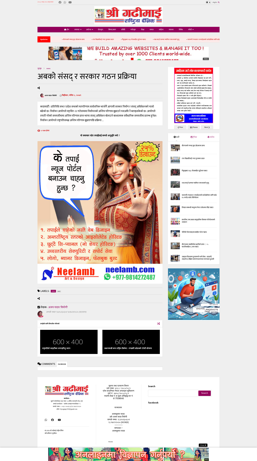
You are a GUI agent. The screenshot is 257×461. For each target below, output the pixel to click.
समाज (152, 29)
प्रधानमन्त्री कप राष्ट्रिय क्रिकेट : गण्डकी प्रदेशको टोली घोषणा (128, 348)
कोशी (190, 29)
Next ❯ (207, 127)
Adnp (206, 59)
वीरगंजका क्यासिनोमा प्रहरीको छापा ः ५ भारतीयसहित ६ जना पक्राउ (195, 245)
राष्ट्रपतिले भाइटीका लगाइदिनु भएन (56, 348)
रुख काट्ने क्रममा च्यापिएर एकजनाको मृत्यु (142, 39)
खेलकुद (100, 29)
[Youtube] (70, 2)
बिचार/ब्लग (112, 29)
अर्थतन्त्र (88, 29)
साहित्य (161, 29)
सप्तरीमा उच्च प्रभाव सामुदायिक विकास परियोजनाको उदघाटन (198, 221)
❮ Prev (180, 127)
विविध (181, 29)
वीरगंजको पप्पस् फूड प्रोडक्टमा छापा (193, 145)
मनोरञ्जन (133, 29)
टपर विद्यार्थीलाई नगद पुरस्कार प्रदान (78, 39)
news (48, 68)
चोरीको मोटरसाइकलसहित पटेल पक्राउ (194, 232)
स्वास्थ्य (171, 29)
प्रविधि (123, 29)
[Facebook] (60, 2)
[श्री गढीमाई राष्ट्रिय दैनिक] (128, 23)
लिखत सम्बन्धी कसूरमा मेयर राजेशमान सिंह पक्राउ (197, 207)
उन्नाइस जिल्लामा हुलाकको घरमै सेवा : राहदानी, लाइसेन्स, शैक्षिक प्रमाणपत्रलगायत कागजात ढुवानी (198, 258)
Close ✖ (203, 445)
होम (67, 29)
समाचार (77, 29)
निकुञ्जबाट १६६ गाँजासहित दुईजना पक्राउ (109, 39)
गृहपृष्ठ (39, 68)
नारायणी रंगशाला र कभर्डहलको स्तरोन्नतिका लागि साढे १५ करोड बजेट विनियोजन (187, 39)
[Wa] (65, 2)
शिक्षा (142, 29)
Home (110, 441)
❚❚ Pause (194, 127)
